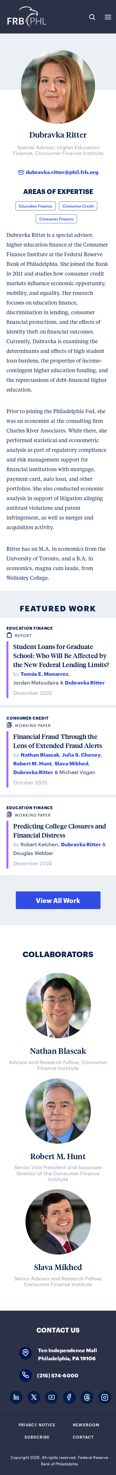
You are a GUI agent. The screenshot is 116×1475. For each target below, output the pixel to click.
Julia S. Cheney (81, 754)
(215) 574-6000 (57, 1375)
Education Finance (35, 206)
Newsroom (86, 1424)
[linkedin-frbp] (16, 1397)
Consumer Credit (78, 206)
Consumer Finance (56, 218)
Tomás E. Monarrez (44, 673)
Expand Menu (108, 17)
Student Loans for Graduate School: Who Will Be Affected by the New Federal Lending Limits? (61, 656)
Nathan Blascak (40, 754)
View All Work (58, 900)
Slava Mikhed (71, 763)
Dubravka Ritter (85, 682)
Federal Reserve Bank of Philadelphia (26, 16)
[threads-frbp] (87, 1397)
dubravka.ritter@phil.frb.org (62, 171)
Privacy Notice (37, 1424)
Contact (83, 1437)
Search (92, 17)
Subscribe (37, 1437)
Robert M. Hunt (32, 763)
